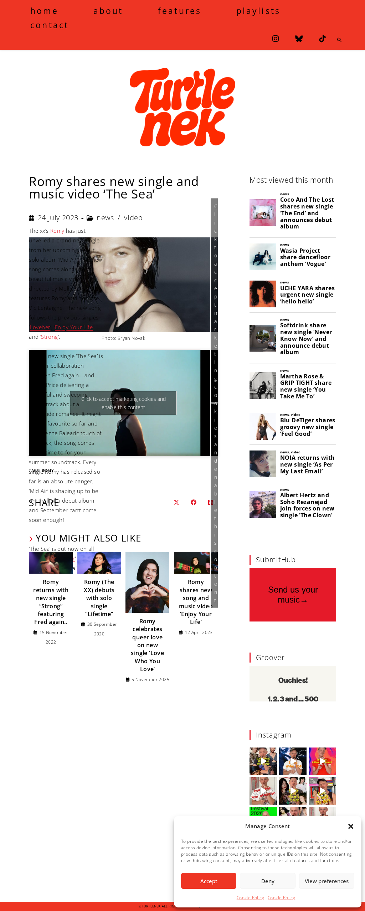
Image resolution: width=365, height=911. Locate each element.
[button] (350, 826)
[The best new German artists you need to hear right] (293, 791)
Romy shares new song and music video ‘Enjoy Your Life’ (196, 602)
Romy (57, 230)
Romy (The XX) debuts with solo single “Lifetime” (99, 598)
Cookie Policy (250, 898)
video (133, 217)
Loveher (40, 327)
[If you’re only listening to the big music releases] (263, 791)
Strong (49, 336)
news (105, 217)
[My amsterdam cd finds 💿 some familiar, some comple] (322, 791)
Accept (208, 881)
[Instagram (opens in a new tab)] (275, 38)
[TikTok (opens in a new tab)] (322, 38)
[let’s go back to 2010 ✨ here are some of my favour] (293, 761)
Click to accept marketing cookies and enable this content (216, 402)
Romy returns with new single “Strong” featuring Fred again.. (50, 602)
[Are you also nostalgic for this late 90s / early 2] (322, 761)
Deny (267, 881)
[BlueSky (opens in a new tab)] (298, 38)
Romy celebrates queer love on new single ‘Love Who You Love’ (147, 645)
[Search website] (339, 40)
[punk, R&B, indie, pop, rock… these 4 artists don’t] (263, 761)
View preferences (327, 881)
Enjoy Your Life (74, 327)
